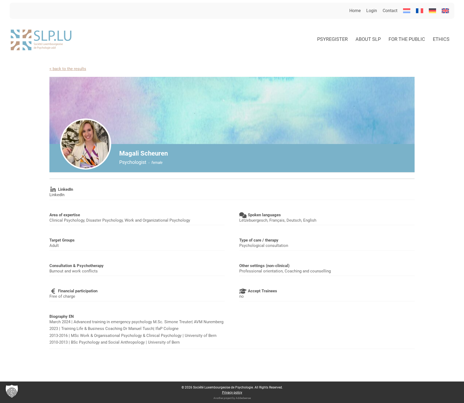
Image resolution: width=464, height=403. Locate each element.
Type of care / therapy (258, 240)
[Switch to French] (419, 11)
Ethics (441, 39)
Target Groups (62, 240)
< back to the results (67, 68)
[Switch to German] (432, 11)
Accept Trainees (262, 291)
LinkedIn (65, 189)
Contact (390, 10)
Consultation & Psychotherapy (76, 265)
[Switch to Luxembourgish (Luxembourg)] (406, 11)
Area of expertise (64, 215)
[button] (12, 391)
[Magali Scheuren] (85, 144)
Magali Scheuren (143, 153)
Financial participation (77, 291)
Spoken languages (264, 215)
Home (355, 10)
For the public (407, 39)
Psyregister (332, 39)
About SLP (368, 39)
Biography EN (61, 316)
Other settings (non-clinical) (264, 265)
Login (371, 10)
